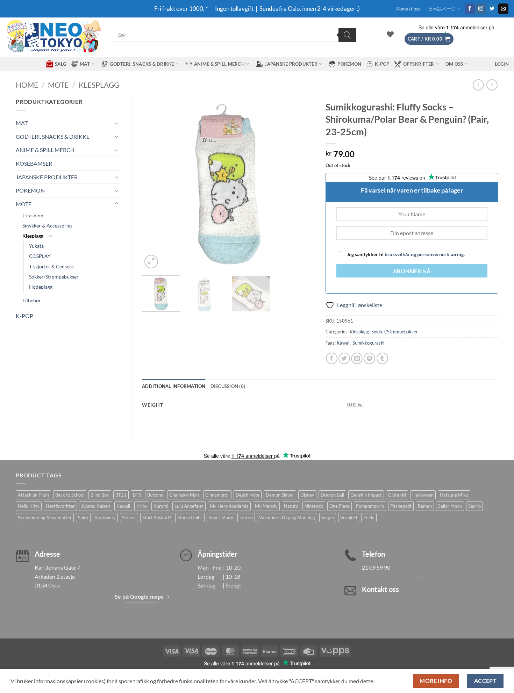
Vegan (327, 517)
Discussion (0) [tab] (227, 386)
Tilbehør (31, 300)
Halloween (423, 495)
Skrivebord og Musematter (45, 517)
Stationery (105, 517)
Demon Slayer (280, 495)
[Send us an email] (503, 8)
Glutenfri (397, 495)
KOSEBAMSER (34, 163)
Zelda (368, 517)
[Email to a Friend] (357, 358)
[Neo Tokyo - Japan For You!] (53, 37)
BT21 (121, 495)
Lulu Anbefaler (189, 506)
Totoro (246, 517)
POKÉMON (349, 64)
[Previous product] (491, 84)
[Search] (347, 35)
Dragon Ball (332, 495)
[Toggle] (116, 123)
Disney (307, 495)
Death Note (247, 495)
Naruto (291, 506)
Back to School (69, 495)
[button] (429, 39)
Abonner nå (412, 271)
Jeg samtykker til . (405, 254)
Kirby (141, 506)
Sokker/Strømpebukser (54, 277)
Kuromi (161, 506)
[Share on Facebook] (331, 358)
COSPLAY (40, 256)
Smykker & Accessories (47, 226)
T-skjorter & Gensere (51, 266)
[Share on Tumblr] (382, 358)
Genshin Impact (366, 495)
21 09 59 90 (376, 567)
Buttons (155, 495)
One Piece (339, 506)
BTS (137, 495)
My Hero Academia (229, 506)
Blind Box (100, 495)
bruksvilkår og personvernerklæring (424, 254)
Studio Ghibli (189, 517)
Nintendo (314, 506)
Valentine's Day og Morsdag (287, 517)
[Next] (302, 183)
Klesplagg (99, 84)
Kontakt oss (408, 9)
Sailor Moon (450, 506)
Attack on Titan (33, 495)
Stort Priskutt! (156, 517)
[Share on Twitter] (344, 358)
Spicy (83, 517)
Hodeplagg (40, 287)
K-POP (382, 64)
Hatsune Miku (454, 495)
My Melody (266, 506)
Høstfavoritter (60, 506)
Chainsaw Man (184, 495)
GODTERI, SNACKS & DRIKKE (142, 64)
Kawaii (343, 343)
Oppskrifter (418, 64)
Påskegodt (401, 506)
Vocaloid (348, 517)
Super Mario (221, 517)
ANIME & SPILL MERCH (219, 64)
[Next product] (478, 84)
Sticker (129, 517)
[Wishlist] (390, 34)
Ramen (425, 506)
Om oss (454, 64)
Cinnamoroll (217, 495)
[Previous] (154, 183)
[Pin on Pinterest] (369, 358)
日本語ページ (442, 9)
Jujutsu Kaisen (95, 506)
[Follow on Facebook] (470, 8)
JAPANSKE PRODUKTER (291, 64)
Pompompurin (370, 506)
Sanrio (474, 506)
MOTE (58, 84)
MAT (85, 64)
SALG (60, 64)
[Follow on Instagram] (481, 8)
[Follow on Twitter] (492, 8)
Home (27, 84)
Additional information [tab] (174, 386)
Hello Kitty (29, 506)
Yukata (36, 246)
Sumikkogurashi (368, 343)
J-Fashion (32, 215)
